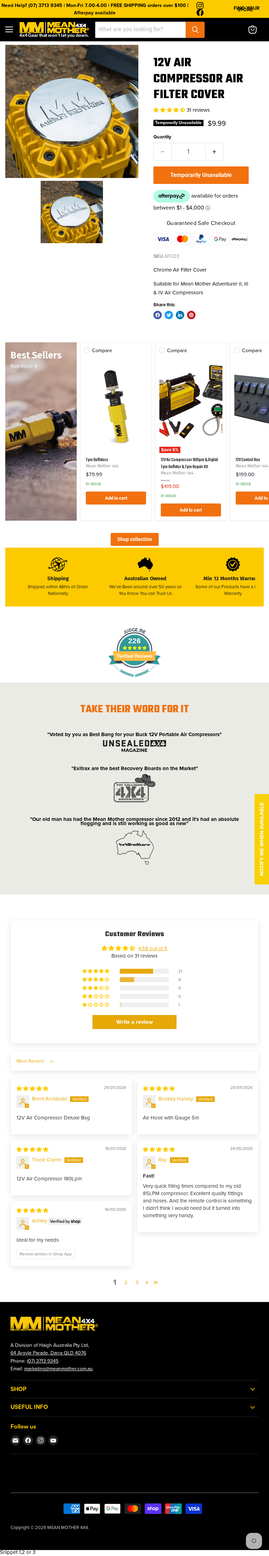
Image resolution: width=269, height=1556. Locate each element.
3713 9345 (47, 1361)
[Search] (195, 30)
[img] (32, 1088)
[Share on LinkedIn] (180, 315)
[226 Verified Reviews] (134, 680)
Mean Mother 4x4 (102, 466)
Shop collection (134, 539)
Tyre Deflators (97, 460)
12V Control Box (248, 460)
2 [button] (125, 1282)
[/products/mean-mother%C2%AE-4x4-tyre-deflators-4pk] (115, 405)
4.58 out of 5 (152, 948)
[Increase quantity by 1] (214, 152)
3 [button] (137, 1282)
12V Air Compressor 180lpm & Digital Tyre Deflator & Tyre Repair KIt (189, 463)
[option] (71, 111)
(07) (31, 1361)
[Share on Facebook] (157, 315)
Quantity (162, 137)
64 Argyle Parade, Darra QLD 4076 (48, 1353)
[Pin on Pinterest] (191, 315)
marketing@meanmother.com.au (58, 1368)
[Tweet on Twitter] (169, 315)
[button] (170, 110)
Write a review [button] (134, 1022)
